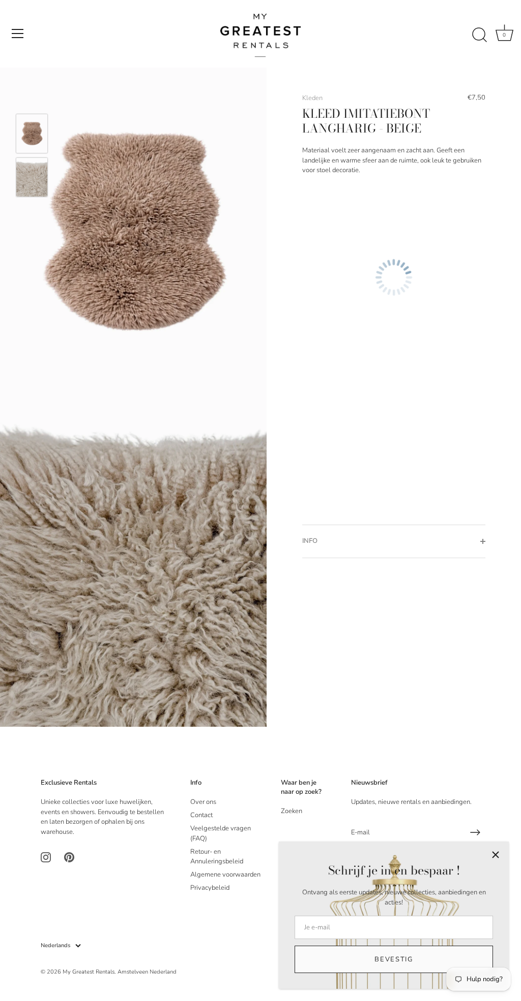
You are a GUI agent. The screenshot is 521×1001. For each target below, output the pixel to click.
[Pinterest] (69, 856)
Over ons (203, 801)
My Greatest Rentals (88, 972)
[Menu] (18, 33)
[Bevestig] (475, 832)
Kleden (312, 98)
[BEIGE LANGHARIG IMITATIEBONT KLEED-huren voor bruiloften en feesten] (32, 133)
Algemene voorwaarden (225, 874)
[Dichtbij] (495, 855)
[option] (31, 135)
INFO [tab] (309, 540)
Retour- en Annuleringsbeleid (216, 856)
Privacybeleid (209, 887)
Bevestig (393, 959)
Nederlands (55, 945)
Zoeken (291, 811)
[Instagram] (46, 856)
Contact (201, 815)
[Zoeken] (479, 35)
